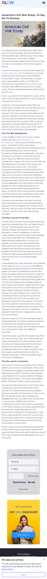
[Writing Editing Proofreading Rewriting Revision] (23, 462)
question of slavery (21, 266)
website (34, 84)
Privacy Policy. (8, 569)
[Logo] (8, 2)
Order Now (24, 489)
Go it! (23, 574)
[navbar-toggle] (43, 2)
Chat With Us (23, 535)
